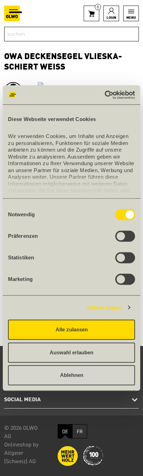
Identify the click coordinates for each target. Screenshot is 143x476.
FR (80, 431)
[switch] (125, 236)
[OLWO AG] (13, 13)
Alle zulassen (72, 329)
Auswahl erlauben (71, 352)
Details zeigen (104, 307)
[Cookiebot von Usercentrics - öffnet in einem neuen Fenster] (104, 94)
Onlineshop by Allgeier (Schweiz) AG (21, 453)
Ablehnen (71, 375)
